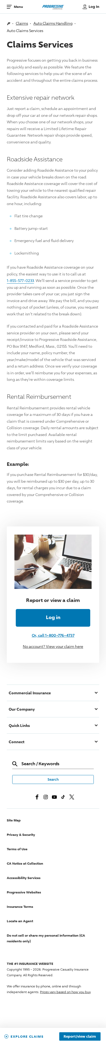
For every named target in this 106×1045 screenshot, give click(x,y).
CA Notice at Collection (25, 863)
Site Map (14, 820)
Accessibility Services (23, 878)
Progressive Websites (24, 892)
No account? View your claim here (53, 646)
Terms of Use (17, 849)
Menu (18, 7)
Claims (22, 23)
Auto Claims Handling (53, 23)
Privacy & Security (21, 835)
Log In (94, 6)
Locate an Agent (20, 921)
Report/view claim (80, 1036)
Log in (53, 617)
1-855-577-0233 (20, 280)
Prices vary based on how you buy (65, 992)
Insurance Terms (20, 907)
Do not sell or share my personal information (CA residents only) (46, 938)
